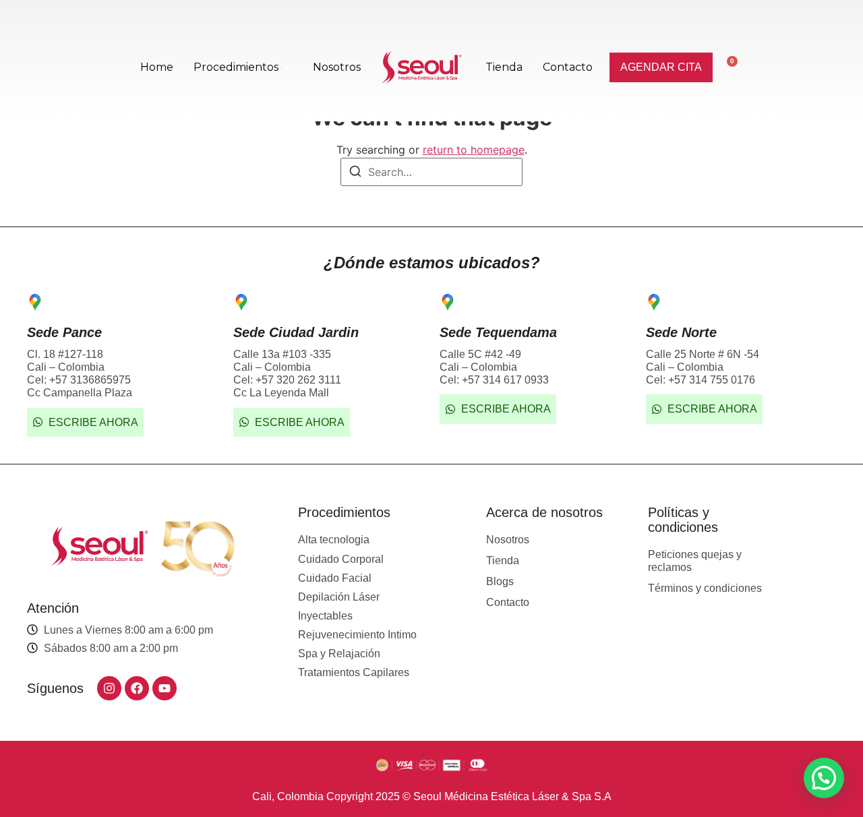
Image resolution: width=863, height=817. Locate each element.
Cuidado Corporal (341, 559)
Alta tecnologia (333, 539)
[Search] (355, 173)
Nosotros (507, 539)
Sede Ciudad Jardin (296, 332)
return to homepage (474, 149)
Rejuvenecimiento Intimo (357, 634)
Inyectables (325, 616)
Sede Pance (64, 332)
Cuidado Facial (334, 578)
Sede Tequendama (498, 332)
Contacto (507, 602)
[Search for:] (431, 172)
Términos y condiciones (705, 588)
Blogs (500, 581)
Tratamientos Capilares (353, 672)
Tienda (502, 560)
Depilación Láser (339, 597)
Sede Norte (681, 332)
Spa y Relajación (339, 653)
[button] (824, 778)
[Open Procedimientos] (287, 67)
